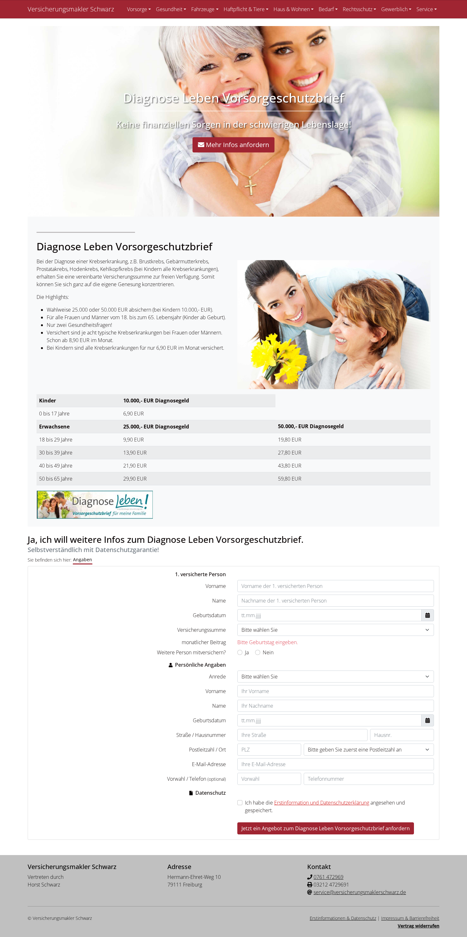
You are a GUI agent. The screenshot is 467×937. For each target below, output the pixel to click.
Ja (247, 652)
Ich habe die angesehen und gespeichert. (325, 806)
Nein (268, 652)
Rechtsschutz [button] (357, 9)
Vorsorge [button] (137, 9)
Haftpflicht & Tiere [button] (244, 9)
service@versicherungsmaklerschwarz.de (360, 892)
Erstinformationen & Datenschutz (343, 918)
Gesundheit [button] (169, 9)
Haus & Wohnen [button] (292, 9)
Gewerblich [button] (394, 9)
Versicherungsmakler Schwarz (71, 9)
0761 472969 (328, 876)
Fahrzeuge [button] (202, 9)
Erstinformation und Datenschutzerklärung (321, 802)
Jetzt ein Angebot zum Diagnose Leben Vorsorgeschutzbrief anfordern (325, 828)
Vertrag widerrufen (418, 926)
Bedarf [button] (326, 9)
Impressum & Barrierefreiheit (410, 918)
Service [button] (424, 9)
